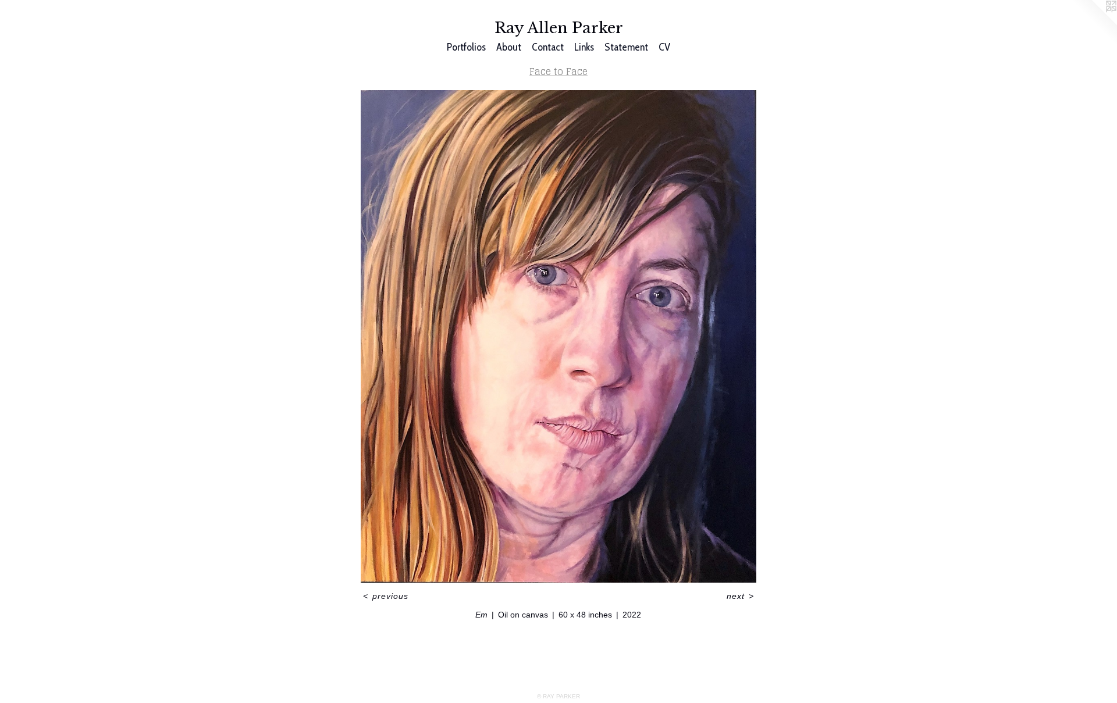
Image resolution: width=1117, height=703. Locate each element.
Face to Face (558, 71)
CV (664, 47)
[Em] (558, 336)
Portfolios (466, 47)
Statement (626, 47)
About (508, 47)
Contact (548, 47)
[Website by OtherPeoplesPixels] (1093, 23)
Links (584, 47)
